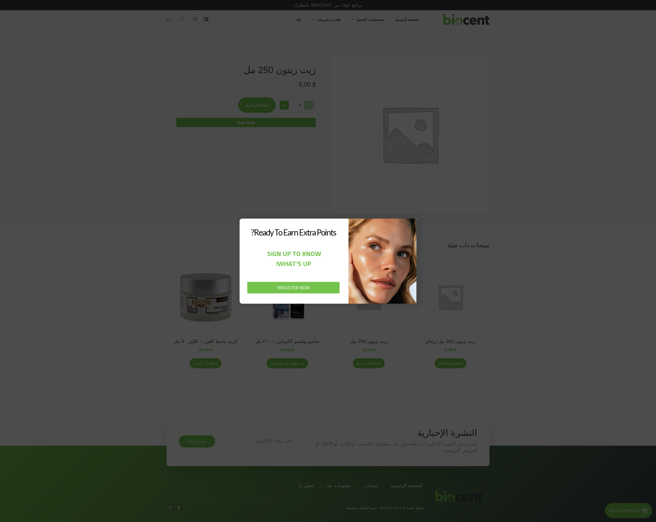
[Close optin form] (410, 226)
